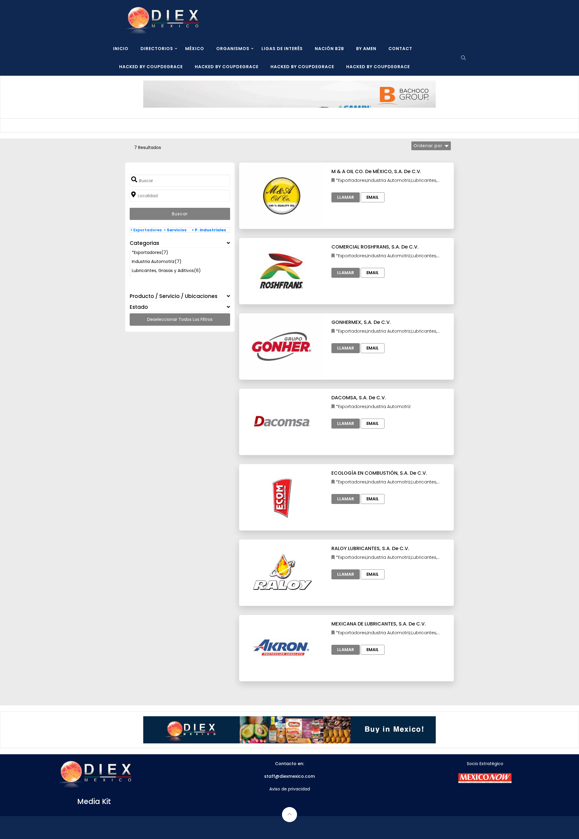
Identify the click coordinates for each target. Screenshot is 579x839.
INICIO (120, 49)
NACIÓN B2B (329, 49)
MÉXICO (194, 49)
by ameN (366, 49)
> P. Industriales (209, 230)
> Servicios (175, 230)
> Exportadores (146, 230)
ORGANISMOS (232, 49)
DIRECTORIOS (157, 49)
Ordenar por (427, 146)
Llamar (345, 197)
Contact (400, 49)
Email (372, 197)
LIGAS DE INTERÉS (282, 49)
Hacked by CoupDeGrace (151, 67)
